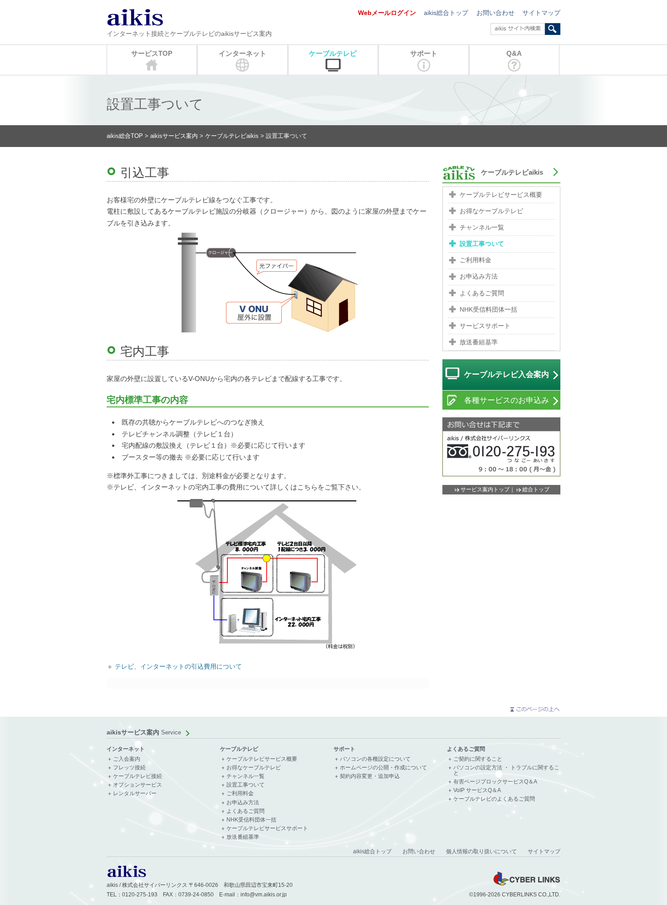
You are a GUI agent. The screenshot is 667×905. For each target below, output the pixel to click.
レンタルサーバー (135, 794)
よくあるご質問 (482, 293)
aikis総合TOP (125, 135)
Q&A (514, 53)
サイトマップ (541, 13)
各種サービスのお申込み (506, 400)
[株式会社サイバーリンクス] (526, 885)
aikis (135, 17)
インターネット (242, 53)
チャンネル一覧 (482, 227)
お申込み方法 (479, 276)
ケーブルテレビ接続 (137, 776)
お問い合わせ (495, 13)
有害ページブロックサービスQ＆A (495, 782)
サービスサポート (485, 326)
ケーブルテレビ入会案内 (506, 374)
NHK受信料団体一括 (488, 309)
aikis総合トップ (446, 13)
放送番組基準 (479, 342)
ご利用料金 (475, 260)
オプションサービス (137, 785)
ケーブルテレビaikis (232, 135)
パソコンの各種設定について (375, 759)
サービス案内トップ (485, 489)
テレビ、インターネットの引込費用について (178, 666)
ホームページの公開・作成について (383, 768)
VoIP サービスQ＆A (477, 790)
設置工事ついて (482, 243)
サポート (423, 53)
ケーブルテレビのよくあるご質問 (494, 799)
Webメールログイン (387, 13)
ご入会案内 (126, 759)
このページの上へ (534, 709)
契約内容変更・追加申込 (370, 776)
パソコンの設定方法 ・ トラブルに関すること (506, 770)
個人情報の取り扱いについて (481, 851)
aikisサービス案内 (174, 135)
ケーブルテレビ (333, 53)
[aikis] (127, 875)
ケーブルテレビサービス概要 (501, 194)
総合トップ (535, 489)
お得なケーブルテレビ (491, 211)
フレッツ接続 (129, 768)
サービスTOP (151, 53)
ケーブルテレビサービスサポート (267, 829)
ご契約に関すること (477, 759)
